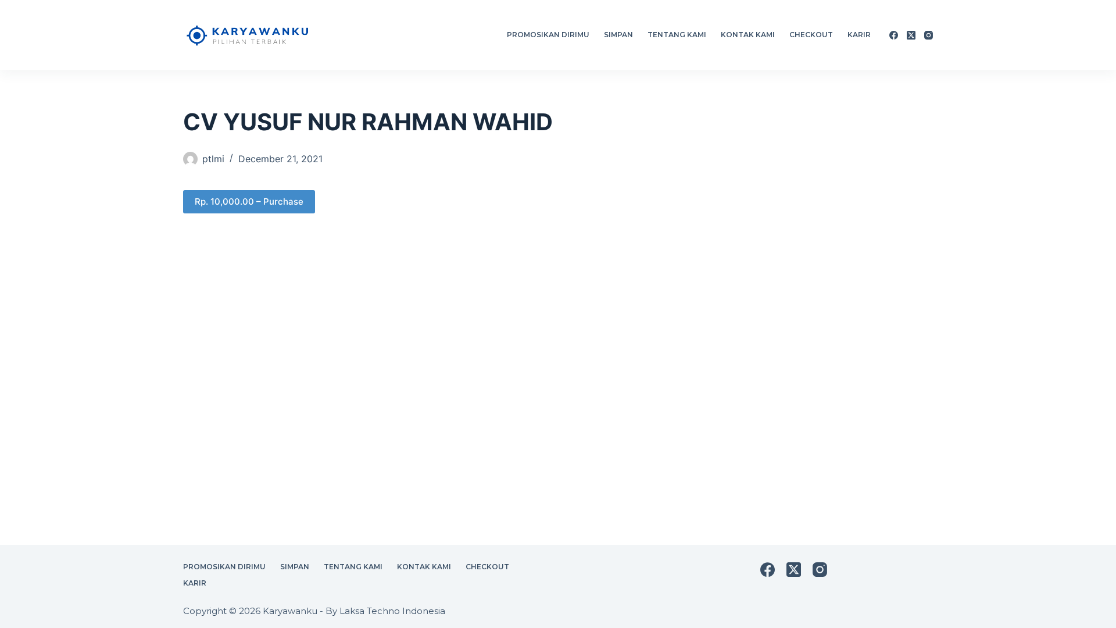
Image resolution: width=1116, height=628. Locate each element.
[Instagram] (928, 35)
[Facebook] (893, 35)
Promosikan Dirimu (548, 34)
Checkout (811, 34)
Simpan (618, 34)
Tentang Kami (677, 34)
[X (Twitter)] (911, 35)
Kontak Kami (748, 34)
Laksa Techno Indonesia (392, 610)
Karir (859, 34)
